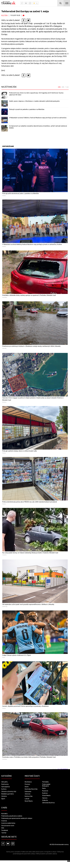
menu (67, 3)
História (4, 796)
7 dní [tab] (67, 87)
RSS (2, 828)
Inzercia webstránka (8, 823)
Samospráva (5, 787)
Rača (44, 788)
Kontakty (4, 813)
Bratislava (28, 782)
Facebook (4, 830)
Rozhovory (5, 784)
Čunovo (27, 784)
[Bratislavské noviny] (9, 3)
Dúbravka (28, 791)
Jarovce (27, 794)
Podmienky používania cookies (11, 816)
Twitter (3, 833)
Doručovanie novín (7, 825)
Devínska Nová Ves (31, 789)
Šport (3, 799)
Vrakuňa (45, 800)
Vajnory (44, 798)
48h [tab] (63, 87)
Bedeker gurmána (7, 794)
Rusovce (45, 791)
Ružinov (45, 793)
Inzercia (4, 821)
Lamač (27, 799)
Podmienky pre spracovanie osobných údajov (16, 818)
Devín (27, 787)
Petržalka (45, 782)
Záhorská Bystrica (48, 803)
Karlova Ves (28, 796)
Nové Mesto (29, 801)
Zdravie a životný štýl (8, 791)
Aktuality (4, 782)
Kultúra (4, 15)
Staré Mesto (46, 795)
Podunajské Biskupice (46, 785)
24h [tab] (59, 87)
